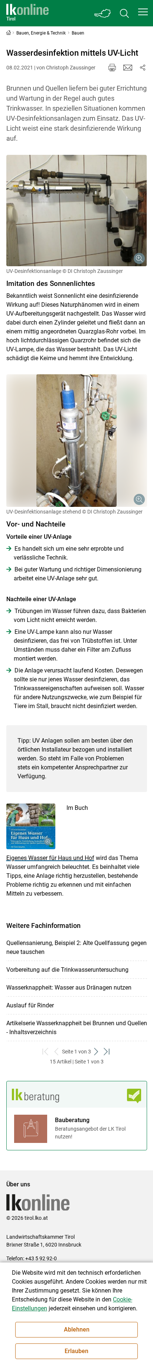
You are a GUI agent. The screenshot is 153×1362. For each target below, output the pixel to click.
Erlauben (76, 1351)
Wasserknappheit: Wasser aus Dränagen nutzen (68, 987)
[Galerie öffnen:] (76, 210)
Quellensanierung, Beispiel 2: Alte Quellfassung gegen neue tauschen (76, 947)
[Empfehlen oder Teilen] (142, 67)
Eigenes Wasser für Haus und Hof (50, 857)
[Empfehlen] (127, 67)
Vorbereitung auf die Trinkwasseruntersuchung (67, 969)
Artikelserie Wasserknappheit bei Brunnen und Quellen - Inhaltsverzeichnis (76, 1028)
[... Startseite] (27, 13)
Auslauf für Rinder (30, 1005)
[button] (143, 12)
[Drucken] (112, 67)
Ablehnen (76, 1329)
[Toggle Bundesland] (103, 13)
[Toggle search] (124, 13)
